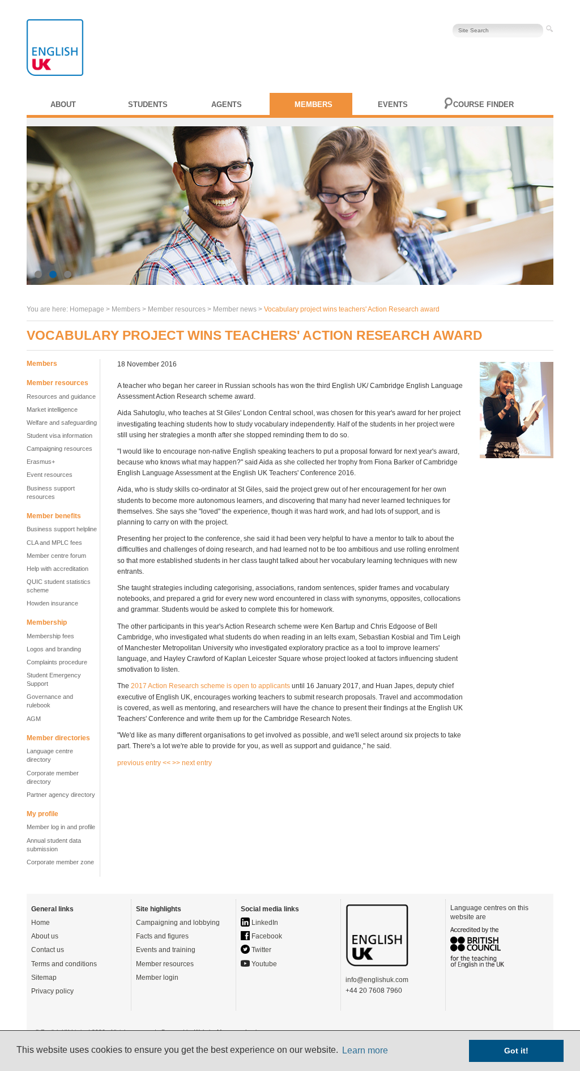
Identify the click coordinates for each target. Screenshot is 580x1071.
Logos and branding (54, 649)
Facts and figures (162, 936)
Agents (226, 104)
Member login (157, 978)
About (63, 104)
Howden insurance (52, 603)
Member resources (165, 964)
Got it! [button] (516, 1050)
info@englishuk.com (377, 980)
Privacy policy (52, 991)
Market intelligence (52, 409)
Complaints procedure (57, 662)
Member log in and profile (61, 826)
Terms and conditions (64, 964)
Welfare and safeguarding (62, 422)
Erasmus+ (41, 461)
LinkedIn (264, 923)
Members (313, 104)
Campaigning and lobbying (178, 923)
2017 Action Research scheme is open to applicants (210, 686)
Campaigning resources (59, 448)
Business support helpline (62, 529)
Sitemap (44, 978)
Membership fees (50, 636)
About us (44, 936)
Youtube (263, 964)
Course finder (483, 104)
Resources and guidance (61, 396)
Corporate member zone (60, 862)
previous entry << (144, 763)
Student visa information (59, 435)
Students (148, 104)
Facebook (266, 936)
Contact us (47, 950)
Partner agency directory (61, 794)
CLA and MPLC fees (54, 542)
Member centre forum (56, 555)
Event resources (49, 474)
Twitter (260, 950)
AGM (34, 718)
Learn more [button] (365, 1050)
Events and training (165, 950)
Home (40, 923)
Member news (235, 309)
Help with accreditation (57, 568)
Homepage (87, 309)
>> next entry (192, 763)
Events (393, 104)
